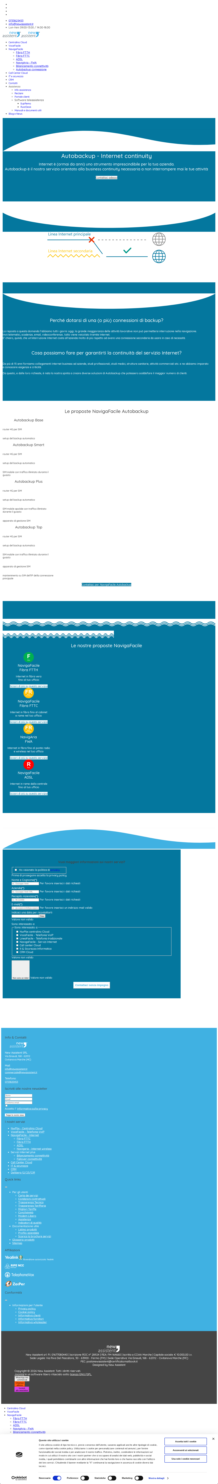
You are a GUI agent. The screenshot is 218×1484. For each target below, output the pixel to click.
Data (42, 916)
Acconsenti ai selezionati (186, 1450)
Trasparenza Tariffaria (32, 1205)
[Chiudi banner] (213, 1439)
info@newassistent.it (21, 24)
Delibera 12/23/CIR (23, 1172)
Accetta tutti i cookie (185, 1441)
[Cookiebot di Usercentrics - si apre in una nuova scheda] (19, 1478)
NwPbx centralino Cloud (34, 931)
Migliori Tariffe (27, 1209)
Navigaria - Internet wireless (34, 1148)
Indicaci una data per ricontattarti (32, 912)
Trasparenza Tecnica (30, 1202)
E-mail (17, 904)
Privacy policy (27, 1308)
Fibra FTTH (23, 52)
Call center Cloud (30, 945)
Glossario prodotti (23, 1239)
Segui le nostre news (15, 1115)
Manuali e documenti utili (28, 110)
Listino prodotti (27, 1229)
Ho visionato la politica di (39, 870)
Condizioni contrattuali (32, 1199)
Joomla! (19, 1374)
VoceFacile (15, 45)
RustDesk (25, 106)
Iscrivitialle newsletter (22, 1389)
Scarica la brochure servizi (34, 1236)
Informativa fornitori (31, 1319)
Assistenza (24, 1219)
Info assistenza (23, 89)
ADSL (19, 59)
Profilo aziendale (28, 1233)
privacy (55, 870)
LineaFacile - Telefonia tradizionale (41, 938)
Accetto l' (26, 1108)
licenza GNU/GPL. (81, 1374)
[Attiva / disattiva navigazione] (6, 1300)
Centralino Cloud (18, 42)
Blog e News (15, 113)
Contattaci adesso (106, 177)
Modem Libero (27, 1216)
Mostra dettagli (156, 1478)
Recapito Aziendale (25, 896)
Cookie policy (26, 1312)
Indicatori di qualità (29, 1222)
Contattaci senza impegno (91, 985)
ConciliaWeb (25, 1212)
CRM (11, 79)
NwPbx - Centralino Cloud (26, 1128)
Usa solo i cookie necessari (186, 1459)
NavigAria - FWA (26, 62)
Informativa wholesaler (32, 1322)
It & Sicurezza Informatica (35, 948)
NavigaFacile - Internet (25, 1135)
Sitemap (17, 1243)
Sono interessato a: (23, 924)
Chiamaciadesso (20, 1384)
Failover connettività (29, 1159)
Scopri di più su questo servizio (29, 686)
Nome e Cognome (24, 880)
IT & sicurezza (19, 1166)
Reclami (19, 93)
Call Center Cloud (18, 72)
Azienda (18, 888)
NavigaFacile (16, 49)
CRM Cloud (26, 952)
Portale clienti (22, 96)
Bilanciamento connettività (32, 66)
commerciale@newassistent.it (21, 1072)
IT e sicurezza (16, 76)
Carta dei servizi (28, 1195)
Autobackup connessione (31, 69)
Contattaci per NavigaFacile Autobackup (106, 584)
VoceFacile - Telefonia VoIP (36, 935)
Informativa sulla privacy (32, 1108)
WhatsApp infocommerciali (22, 1378)
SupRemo (25, 103)
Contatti (13, 83)
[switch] (85, 1478)
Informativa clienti (29, 1315)
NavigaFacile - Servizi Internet (38, 942)
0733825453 (16, 20)
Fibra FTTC (23, 56)
